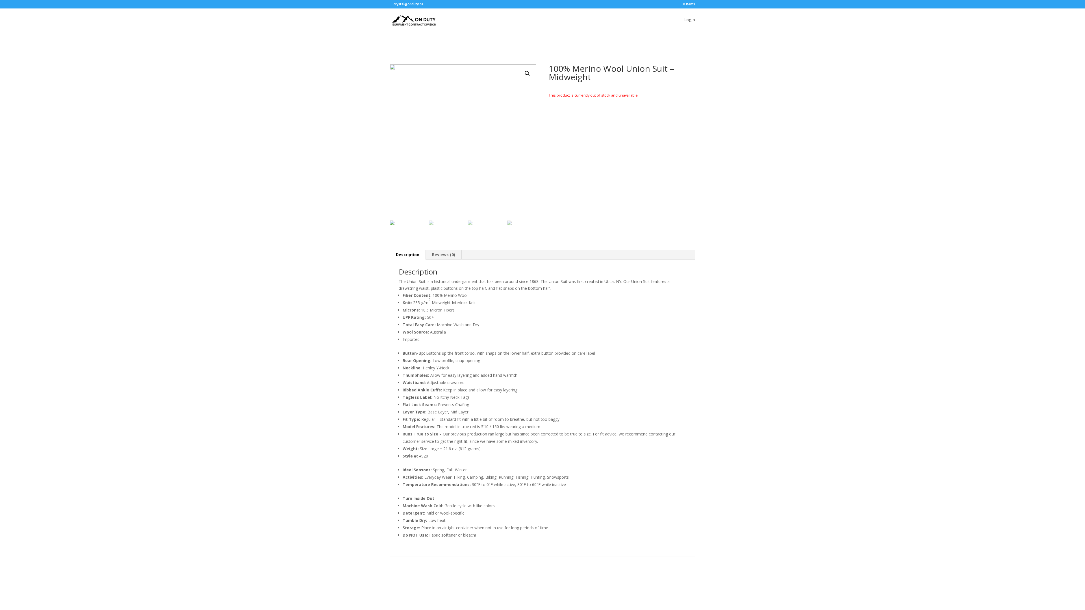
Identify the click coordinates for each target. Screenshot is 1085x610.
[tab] (408, 255)
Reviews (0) (443, 254)
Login (689, 20)
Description (407, 254)
